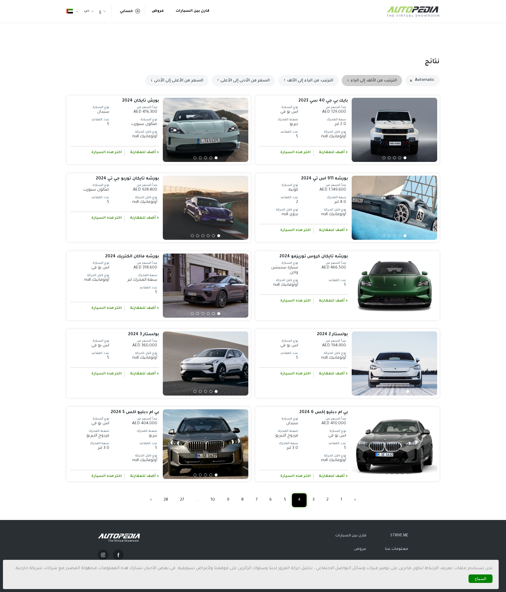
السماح (480, 578)
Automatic (424, 80)
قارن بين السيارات (192, 11)
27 (182, 500)
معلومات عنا (396, 549)
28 (166, 500)
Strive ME (399, 536)
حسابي (126, 11)
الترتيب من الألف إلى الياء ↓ (372, 80)
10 (213, 500)
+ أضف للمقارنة (333, 152)
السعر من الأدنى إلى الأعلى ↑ (243, 80)
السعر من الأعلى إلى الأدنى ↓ (177, 80)
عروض (158, 11)
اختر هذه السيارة (295, 152)
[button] (405, 157)
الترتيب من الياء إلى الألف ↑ (308, 80)
